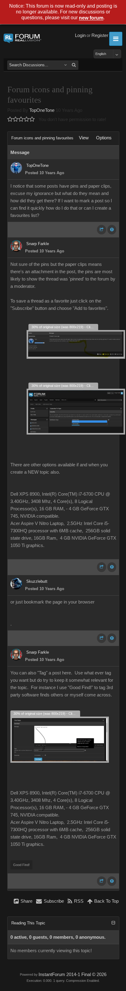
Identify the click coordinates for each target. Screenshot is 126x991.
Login (80, 35)
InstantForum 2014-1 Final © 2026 (72, 974)
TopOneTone (41, 110)
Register (99, 35)
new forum (91, 18)
